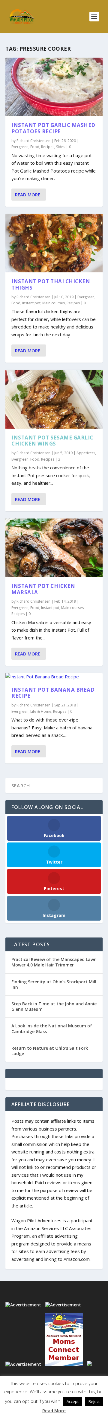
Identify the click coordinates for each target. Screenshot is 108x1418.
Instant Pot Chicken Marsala (43, 589)
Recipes (47, 146)
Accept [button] (73, 1401)
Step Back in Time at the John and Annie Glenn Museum (54, 1006)
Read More (27, 195)
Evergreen (19, 146)
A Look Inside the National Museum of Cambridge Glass (51, 1028)
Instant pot (31, 303)
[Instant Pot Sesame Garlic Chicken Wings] (54, 399)
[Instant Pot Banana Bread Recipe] (54, 677)
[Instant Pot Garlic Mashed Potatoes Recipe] (54, 87)
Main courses (53, 303)
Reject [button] (94, 1401)
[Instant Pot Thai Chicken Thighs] (54, 243)
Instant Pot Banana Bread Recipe (52, 692)
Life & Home (40, 711)
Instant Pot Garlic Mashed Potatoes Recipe (53, 128)
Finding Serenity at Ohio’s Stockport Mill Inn (53, 984)
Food (34, 146)
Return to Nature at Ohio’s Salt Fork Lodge (49, 1050)
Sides (60, 146)
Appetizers (85, 452)
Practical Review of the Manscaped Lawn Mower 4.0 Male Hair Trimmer (54, 962)
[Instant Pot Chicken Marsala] (54, 548)
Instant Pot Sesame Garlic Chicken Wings (52, 440)
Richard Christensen (33, 140)
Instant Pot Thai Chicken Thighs (50, 284)
